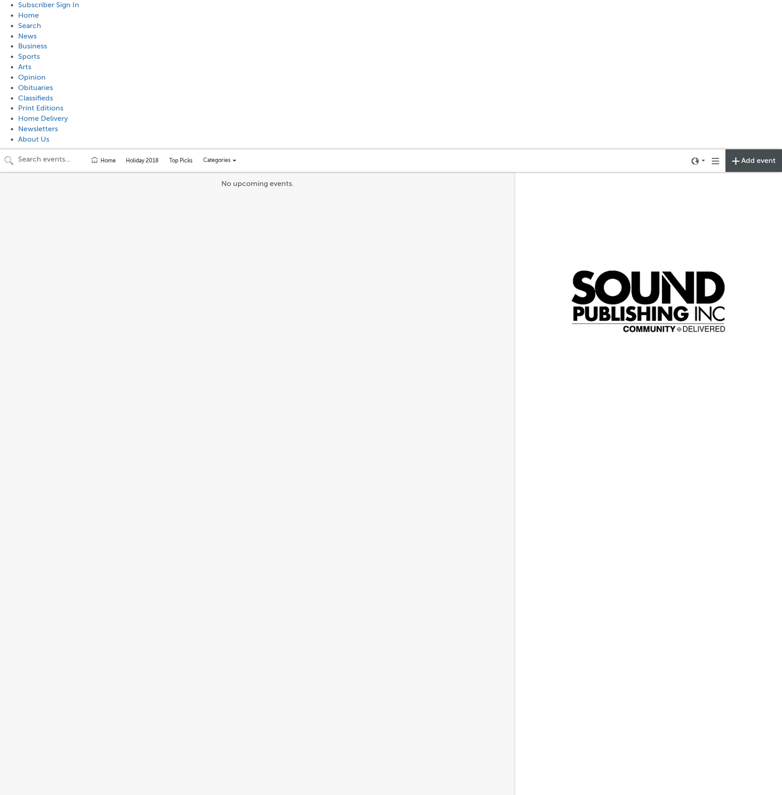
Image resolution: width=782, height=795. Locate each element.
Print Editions (40, 108)
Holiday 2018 (142, 160)
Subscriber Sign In (48, 5)
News (27, 36)
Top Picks (180, 160)
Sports (29, 56)
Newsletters (38, 129)
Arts (24, 67)
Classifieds (35, 98)
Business (32, 46)
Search (29, 26)
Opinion (32, 77)
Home (28, 15)
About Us (33, 139)
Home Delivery (43, 118)
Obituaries (35, 88)
